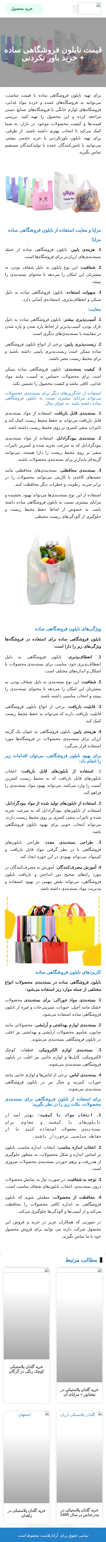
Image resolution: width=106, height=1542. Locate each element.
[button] (75, 9)
